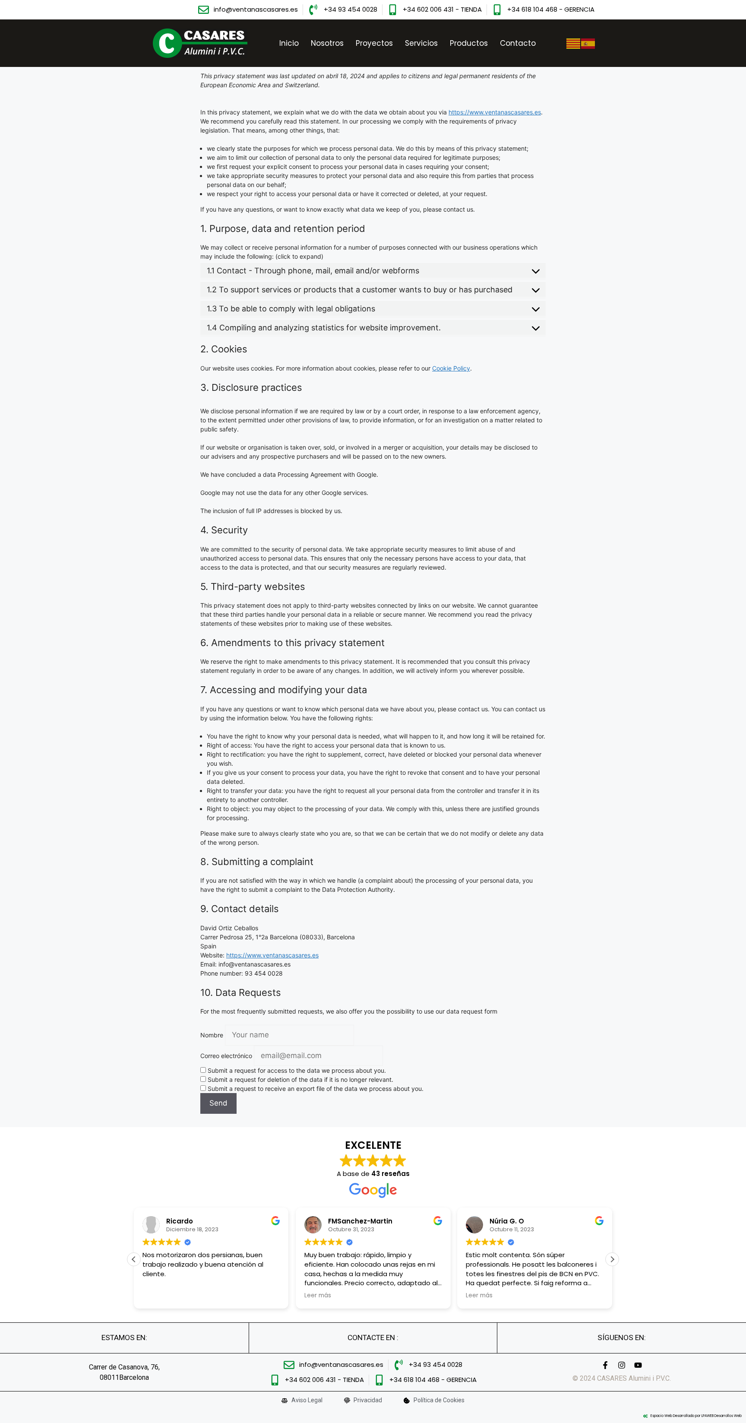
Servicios (421, 43)
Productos (469, 43)
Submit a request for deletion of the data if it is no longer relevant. (299, 1079)
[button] (612, 1259)
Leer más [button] (317, 1295)
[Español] (588, 42)
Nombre (211, 1035)
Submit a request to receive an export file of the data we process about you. (315, 1088)
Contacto (518, 43)
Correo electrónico (226, 1055)
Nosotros (327, 43)
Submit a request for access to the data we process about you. (296, 1070)
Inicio (289, 43)
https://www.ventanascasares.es (495, 112)
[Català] (573, 42)
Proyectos (374, 43)
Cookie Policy (451, 368)
